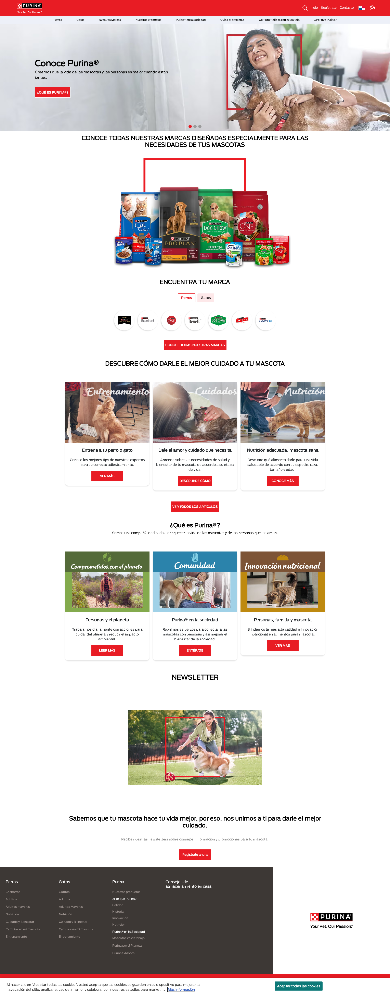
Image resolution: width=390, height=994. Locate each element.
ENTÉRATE (195, 650)
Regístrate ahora (195, 854)
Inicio (314, 7)
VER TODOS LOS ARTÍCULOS (195, 506)
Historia (118, 911)
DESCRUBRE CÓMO (195, 481)
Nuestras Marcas (110, 19)
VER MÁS (107, 476)
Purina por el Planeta (127, 945)
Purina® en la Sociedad (191, 19)
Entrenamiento (16, 936)
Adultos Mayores (71, 906)
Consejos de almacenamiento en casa (188, 884)
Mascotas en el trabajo (128, 938)
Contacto (347, 7)
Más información (181, 989)
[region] (195, 986)
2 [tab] (195, 126)
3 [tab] (200, 126)
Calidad (117, 905)
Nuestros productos (148, 19)
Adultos (11, 899)
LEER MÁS (107, 650)
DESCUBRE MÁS (51, 91)
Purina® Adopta (123, 953)
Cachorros (13, 892)
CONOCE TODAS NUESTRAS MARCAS (195, 345)
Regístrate (329, 7)
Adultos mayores (18, 906)
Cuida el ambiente (232, 19)
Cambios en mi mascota (23, 929)
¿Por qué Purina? (325, 19)
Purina (118, 882)
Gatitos (64, 892)
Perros (57, 19)
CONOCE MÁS (283, 481)
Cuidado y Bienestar (20, 921)
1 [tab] (190, 126)
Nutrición (12, 914)
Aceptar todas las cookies (298, 986)
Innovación (120, 918)
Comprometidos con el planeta (279, 19)
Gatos (80, 19)
